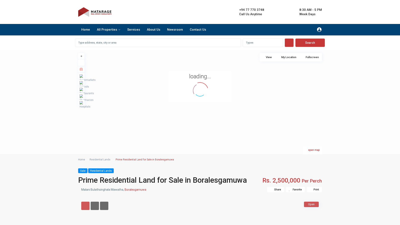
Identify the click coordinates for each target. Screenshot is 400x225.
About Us (153, 29)
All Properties (107, 29)
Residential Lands (100, 159)
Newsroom (175, 29)
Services (133, 29)
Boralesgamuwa (135, 189)
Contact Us (198, 29)
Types (249, 42)
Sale (82, 170)
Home (85, 29)
